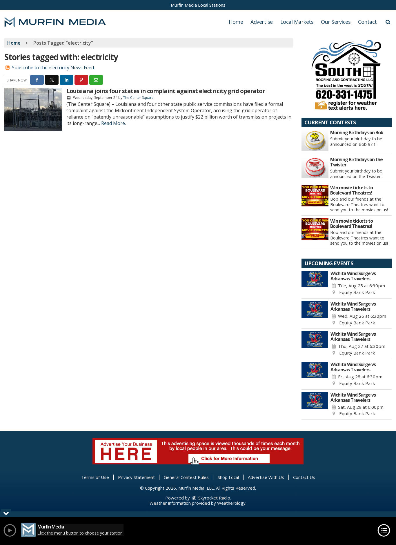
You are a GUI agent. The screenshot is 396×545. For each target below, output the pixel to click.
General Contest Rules (186, 477)
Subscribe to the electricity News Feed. (53, 67)
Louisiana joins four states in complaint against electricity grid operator (165, 91)
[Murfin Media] (59, 21)
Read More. (113, 123)
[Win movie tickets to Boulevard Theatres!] (314, 195)
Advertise (261, 21)
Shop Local (228, 477)
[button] (388, 21)
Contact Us (304, 477)
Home (236, 21)
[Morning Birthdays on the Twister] (314, 167)
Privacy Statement (136, 477)
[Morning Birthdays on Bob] (314, 140)
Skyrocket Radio (213, 498)
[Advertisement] (346, 74)
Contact (367, 21)
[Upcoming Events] (314, 283)
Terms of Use (95, 477)
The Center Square (138, 97)
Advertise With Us (266, 477)
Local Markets (297, 21)
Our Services (335, 21)
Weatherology (231, 503)
